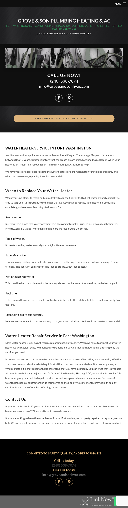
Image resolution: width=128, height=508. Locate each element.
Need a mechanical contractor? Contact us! (64, 118)
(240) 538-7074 (64, 81)
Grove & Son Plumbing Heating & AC (64, 21)
